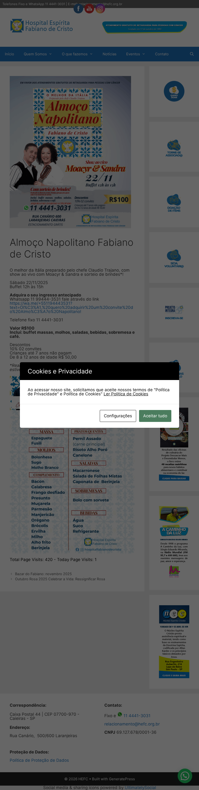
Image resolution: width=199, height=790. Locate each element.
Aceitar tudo (155, 415)
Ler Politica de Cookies (126, 393)
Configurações (118, 415)
